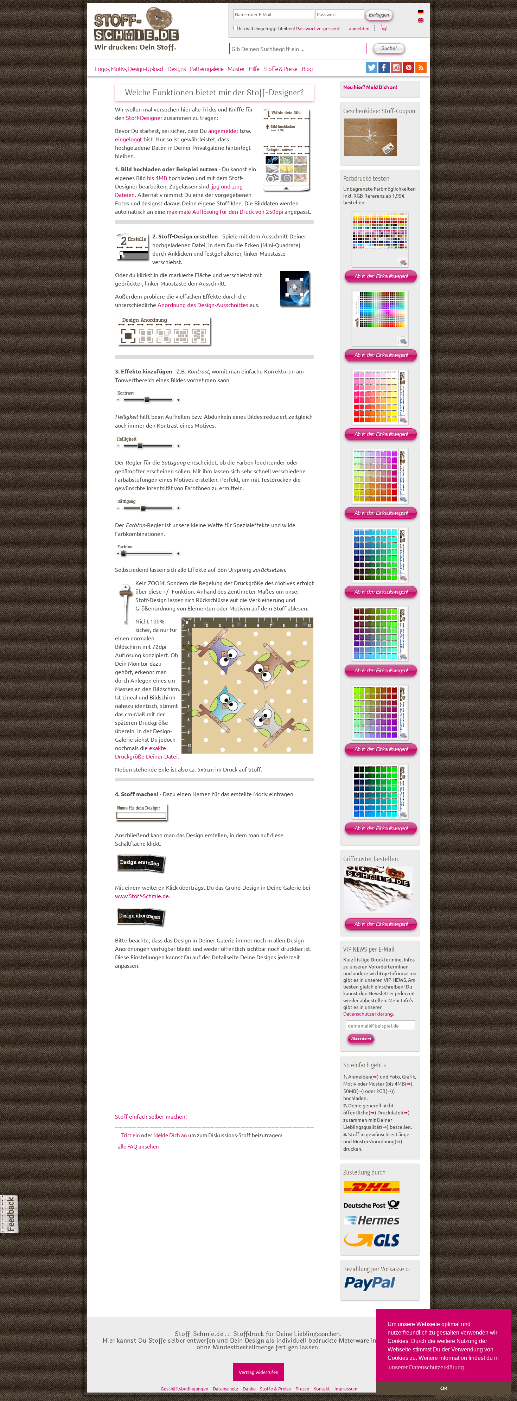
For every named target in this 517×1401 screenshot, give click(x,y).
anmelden (359, 28)
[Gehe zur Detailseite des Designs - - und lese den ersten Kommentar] (402, 266)
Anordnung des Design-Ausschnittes (203, 304)
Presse (302, 1389)
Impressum (345, 1389)
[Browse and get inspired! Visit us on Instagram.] (397, 70)
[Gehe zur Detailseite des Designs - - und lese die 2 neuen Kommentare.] (402, 344)
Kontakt (321, 1389)
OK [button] (444, 1388)
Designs (176, 68)
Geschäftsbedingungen (184, 1389)
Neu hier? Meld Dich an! (370, 87)
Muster (236, 68)
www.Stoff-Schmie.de (142, 895)
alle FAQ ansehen (138, 1146)
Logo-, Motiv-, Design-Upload (129, 68)
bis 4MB (157, 177)
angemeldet (223, 130)
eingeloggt (128, 138)
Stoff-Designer (145, 117)
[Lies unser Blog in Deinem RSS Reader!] (421, 70)
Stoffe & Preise (280, 68)
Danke (249, 1389)
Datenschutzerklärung (368, 1013)
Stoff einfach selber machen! (151, 1116)
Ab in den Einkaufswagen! (381, 276)
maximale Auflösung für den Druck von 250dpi (225, 211)
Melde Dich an (170, 1135)
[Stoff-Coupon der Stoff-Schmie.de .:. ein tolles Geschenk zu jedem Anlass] (370, 155)
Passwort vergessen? (317, 28)
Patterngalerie (206, 68)
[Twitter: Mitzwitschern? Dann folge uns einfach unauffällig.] (372, 70)
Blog (307, 68)
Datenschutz (225, 1389)
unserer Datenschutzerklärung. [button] (427, 1367)
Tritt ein (130, 1135)
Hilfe (254, 68)
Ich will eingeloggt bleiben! (266, 28)
